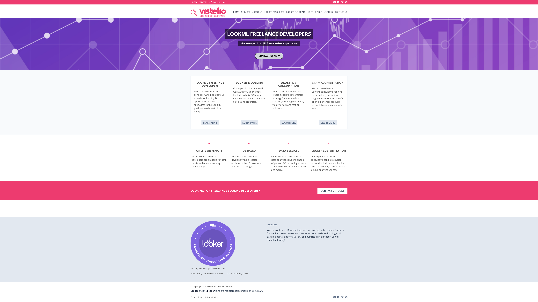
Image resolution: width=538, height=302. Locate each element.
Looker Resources (274, 12)
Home (236, 12)
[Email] (334, 2)
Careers (328, 12)
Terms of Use (197, 297)
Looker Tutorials (295, 12)
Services (245, 12)
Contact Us (341, 12)
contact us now (269, 55)
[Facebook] (346, 2)
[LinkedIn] (338, 2)
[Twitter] (342, 2)
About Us (257, 12)
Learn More (210, 122)
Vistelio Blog (315, 12)
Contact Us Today (332, 190)
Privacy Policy (211, 297)
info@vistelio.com (217, 2)
